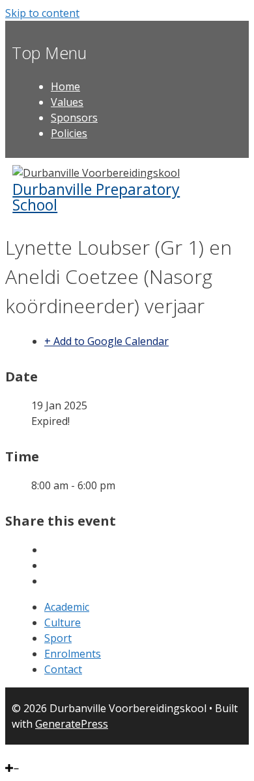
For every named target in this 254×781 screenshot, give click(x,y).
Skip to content (42, 13)
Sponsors (74, 117)
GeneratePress (71, 724)
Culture (62, 622)
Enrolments (72, 654)
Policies (69, 133)
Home (65, 86)
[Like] (8, 752)
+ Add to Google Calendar (106, 341)
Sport (58, 638)
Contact (63, 669)
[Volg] (16, 752)
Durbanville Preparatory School (96, 197)
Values (67, 102)
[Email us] (38, 752)
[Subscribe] (27, 752)
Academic (66, 607)
